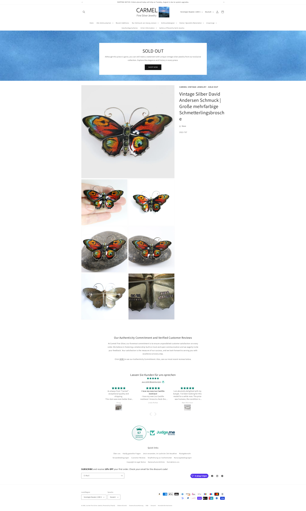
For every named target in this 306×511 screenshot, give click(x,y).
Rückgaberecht (185, 453)
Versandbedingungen (121, 458)
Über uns (116, 453)
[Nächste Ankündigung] (224, 2)
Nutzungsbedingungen (183, 458)
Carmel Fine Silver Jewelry (94, 505)
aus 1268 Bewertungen (151, 382)
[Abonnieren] (121, 475)
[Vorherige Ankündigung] (82, 2)
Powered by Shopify (109, 505)
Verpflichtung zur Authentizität (160, 458)
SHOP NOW (153, 67)
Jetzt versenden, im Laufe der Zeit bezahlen (160, 453)
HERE (121, 359)
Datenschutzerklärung (136, 505)
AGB (147, 505)
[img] (153, 378)
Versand (153, 505)
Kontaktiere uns (173, 462)
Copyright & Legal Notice (136, 462)
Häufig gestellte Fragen (132, 453)
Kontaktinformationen (165, 505)
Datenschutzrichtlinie (156, 462)
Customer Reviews (138, 458)
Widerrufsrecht (122, 505)
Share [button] (184, 126)
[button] (84, 12)
